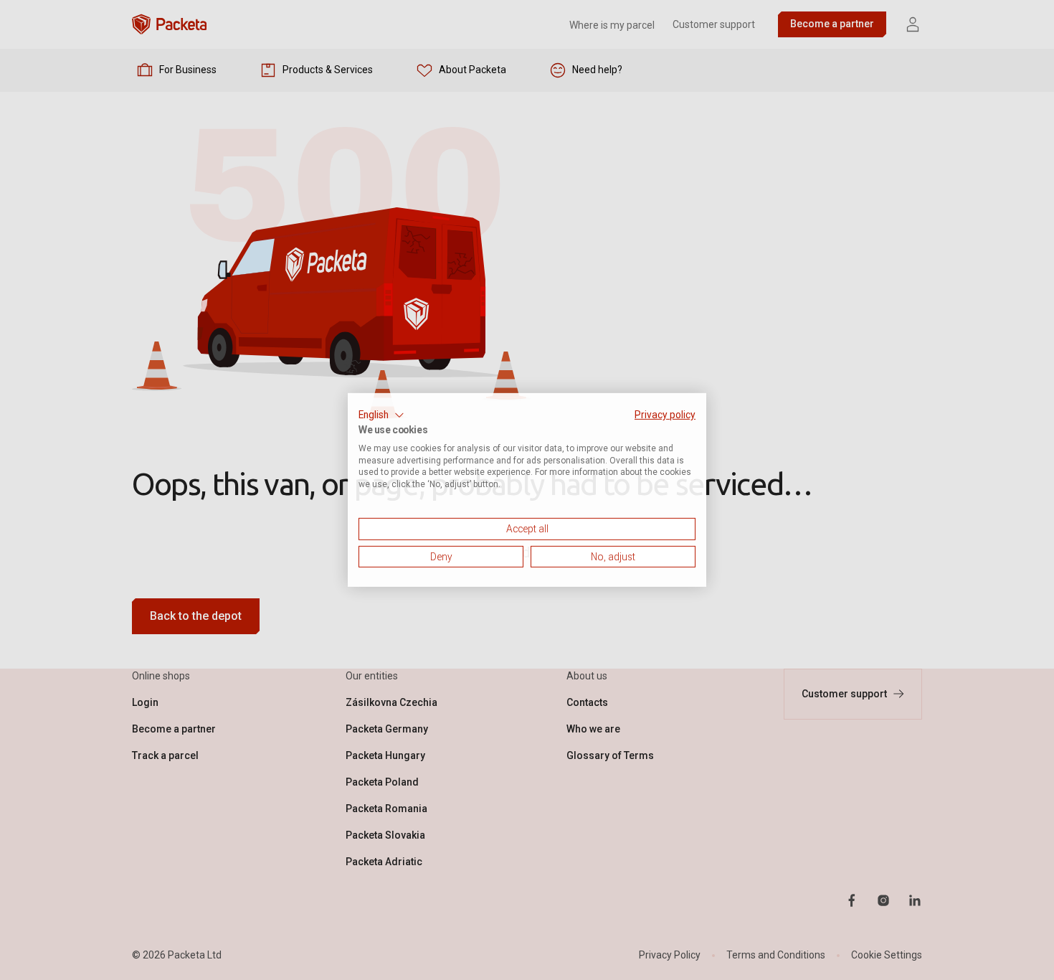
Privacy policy (665, 414)
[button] (381, 415)
